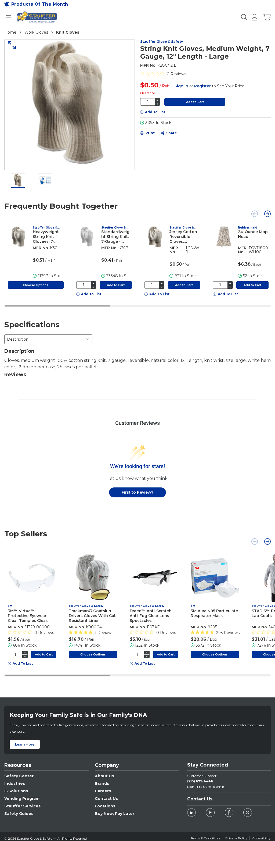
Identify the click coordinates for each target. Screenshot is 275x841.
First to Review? (137, 492)
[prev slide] (254, 214)
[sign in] (252, 17)
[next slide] (267, 214)
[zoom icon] (10, 45)
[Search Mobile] (244, 17)
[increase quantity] (157, 100)
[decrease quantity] (157, 104)
